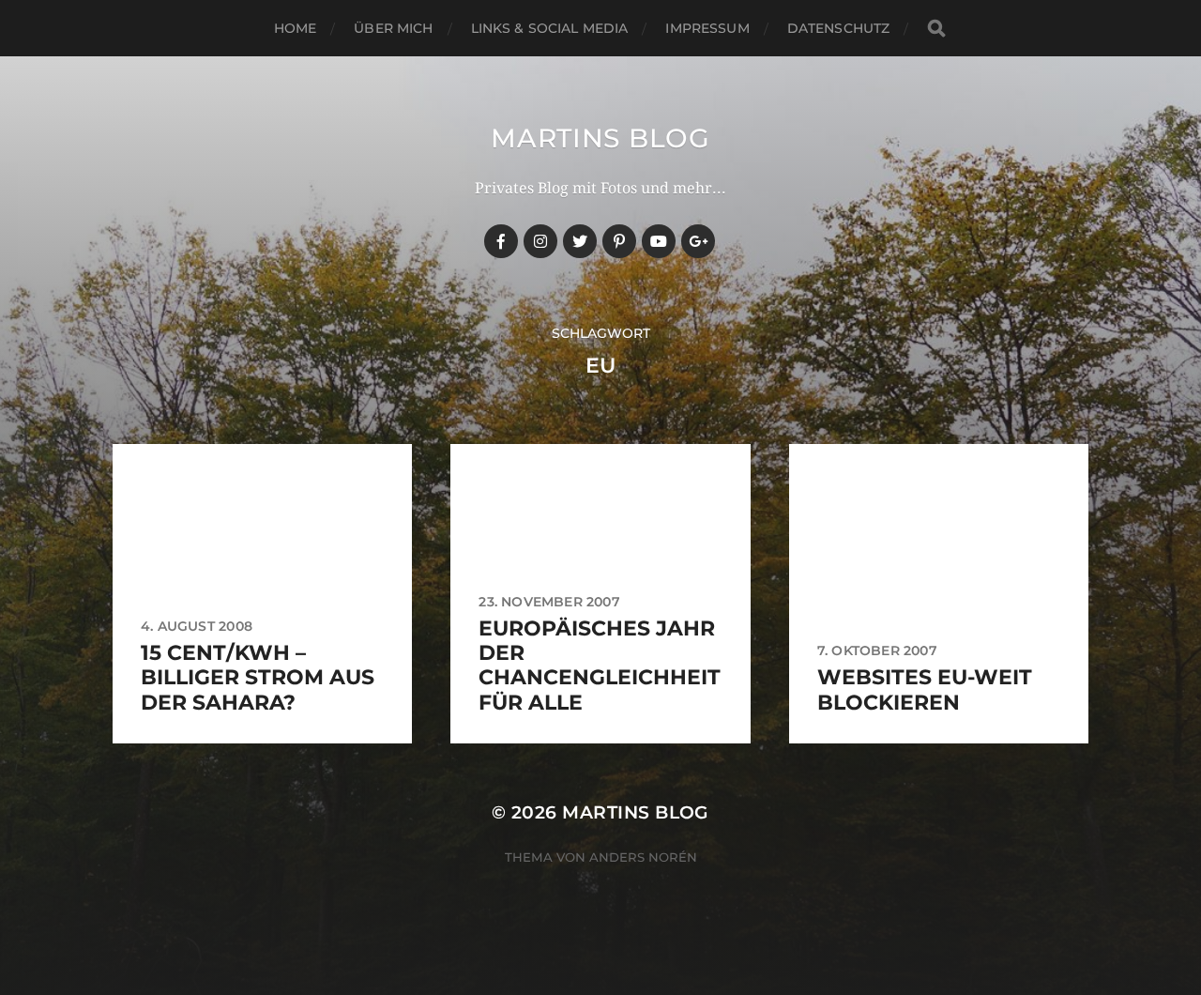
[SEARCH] (936, 29)
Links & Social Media (550, 28)
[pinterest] (619, 241)
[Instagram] (540, 241)
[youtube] (659, 241)
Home (295, 28)
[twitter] (580, 241)
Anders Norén (643, 857)
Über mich (393, 28)
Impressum (707, 28)
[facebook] (501, 241)
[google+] (698, 241)
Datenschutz (838, 28)
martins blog (600, 138)
